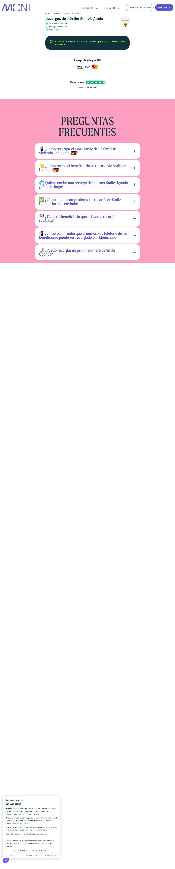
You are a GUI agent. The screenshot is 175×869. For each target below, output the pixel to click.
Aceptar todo (51, 855)
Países (57, 14)
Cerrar (12, 855)
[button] (5, 860)
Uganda (67, 14)
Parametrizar (31, 855)
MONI (47, 14)
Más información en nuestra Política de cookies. (26, 834)
